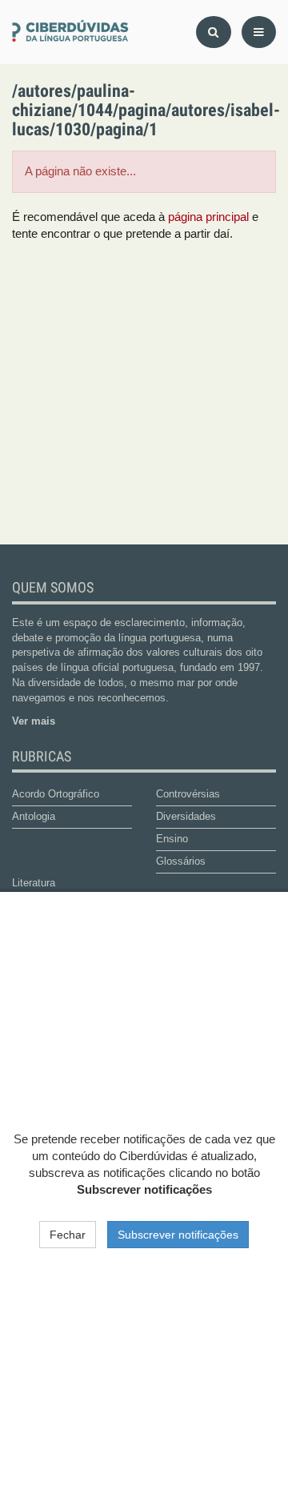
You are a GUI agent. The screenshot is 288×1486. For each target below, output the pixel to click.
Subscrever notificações (178, 1234)
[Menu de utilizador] (259, 32)
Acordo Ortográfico (55, 794)
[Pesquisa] (213, 32)
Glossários (181, 861)
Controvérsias (188, 794)
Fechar (68, 1234)
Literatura (33, 883)
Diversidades (186, 816)
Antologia (33, 816)
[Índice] (72, 32)
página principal (208, 217)
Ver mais (33, 721)
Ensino (172, 839)
